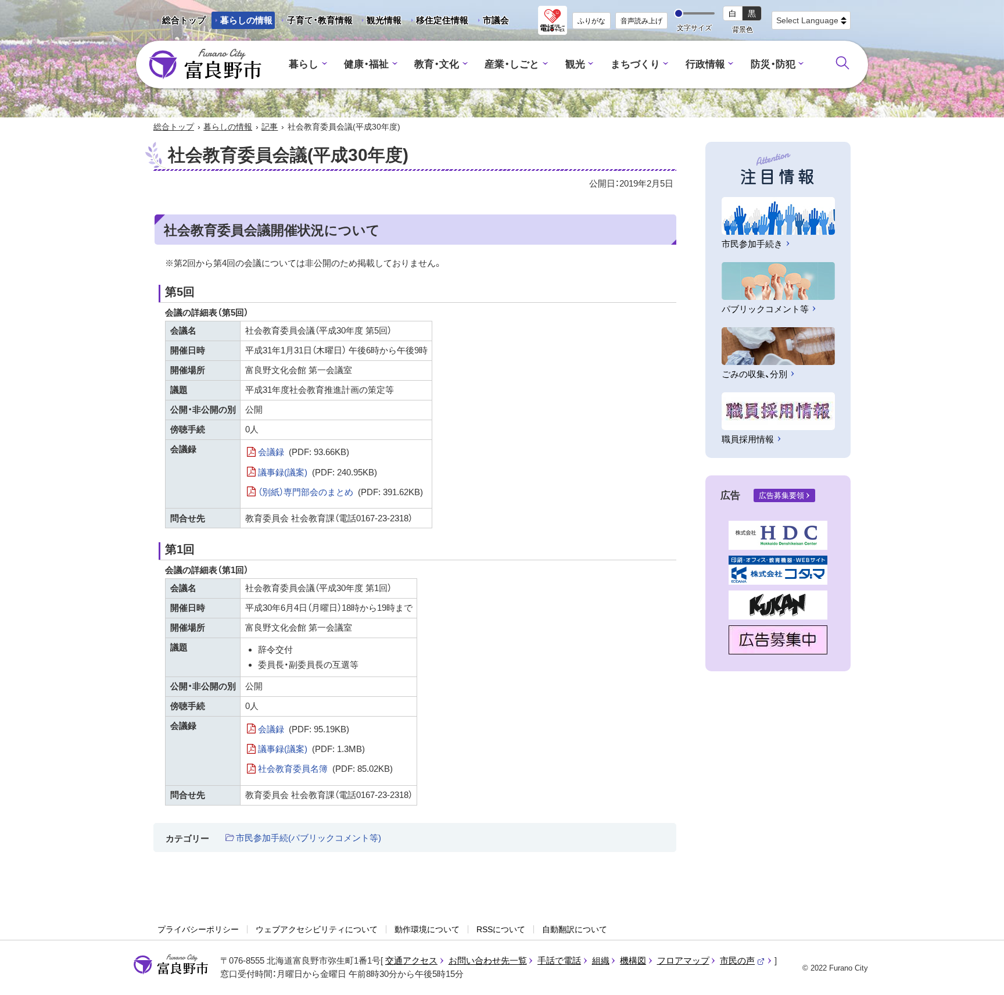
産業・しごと (512, 64)
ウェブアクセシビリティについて (317, 929)
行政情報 (705, 64)
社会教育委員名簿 (325, 769)
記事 (269, 126)
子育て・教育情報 (320, 20)
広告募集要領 (781, 495)
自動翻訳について (574, 929)
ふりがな (591, 21)
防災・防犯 (773, 64)
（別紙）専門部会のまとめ (340, 492)
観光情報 (379, 22)
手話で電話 (559, 960)
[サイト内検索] (842, 63)
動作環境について (427, 929)
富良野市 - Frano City (205, 64)
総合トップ (184, 20)
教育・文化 (436, 64)
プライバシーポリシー (198, 929)
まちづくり (635, 64)
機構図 (633, 960)
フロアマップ (683, 960)
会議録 (303, 452)
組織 (600, 960)
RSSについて (500, 929)
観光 (575, 64)
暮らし (303, 64)
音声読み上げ (641, 21)
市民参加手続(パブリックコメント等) (308, 838)
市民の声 (742, 960)
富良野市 (171, 964)
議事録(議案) (317, 472)
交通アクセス (411, 960)
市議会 (496, 20)
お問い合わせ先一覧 (488, 960)
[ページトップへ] (979, 972)
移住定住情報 (437, 22)
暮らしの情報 (246, 20)
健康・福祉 (366, 64)
